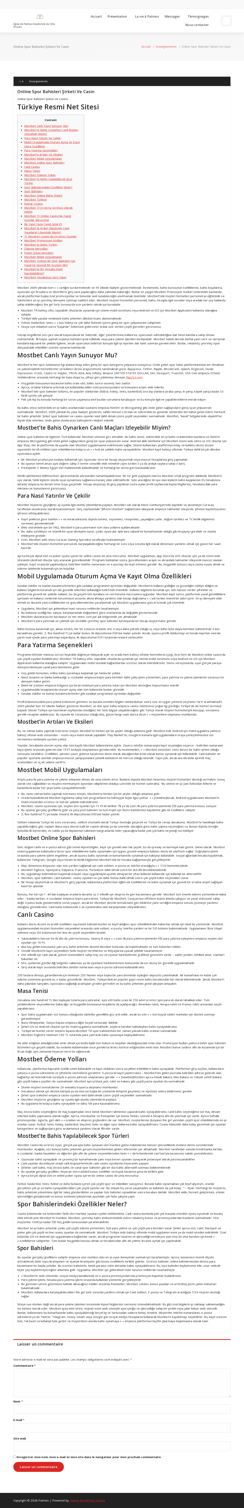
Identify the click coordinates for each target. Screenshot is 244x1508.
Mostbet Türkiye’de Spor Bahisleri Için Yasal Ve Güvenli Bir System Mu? (49, 263)
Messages (172, 16)
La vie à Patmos (147, 16)
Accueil (96, 16)
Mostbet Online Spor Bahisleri (44, 162)
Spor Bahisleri (33, 191)
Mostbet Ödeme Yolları (40, 175)
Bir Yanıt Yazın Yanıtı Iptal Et (43, 224)
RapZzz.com (134, 377)
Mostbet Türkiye (35, 199)
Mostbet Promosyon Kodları (43, 240)
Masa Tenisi (32, 171)
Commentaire (24, 1365)
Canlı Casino (32, 167)
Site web (19, 1438)
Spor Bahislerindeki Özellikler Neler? (48, 187)
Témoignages (198, 16)
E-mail (19, 1420)
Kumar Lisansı (33, 204)
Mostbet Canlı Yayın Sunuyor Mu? (46, 126)
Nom (18, 1401)
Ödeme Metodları (36, 248)
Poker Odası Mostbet (38, 253)
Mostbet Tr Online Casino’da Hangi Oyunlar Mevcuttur (47, 218)
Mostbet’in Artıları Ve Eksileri (43, 154)
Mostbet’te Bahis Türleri (40, 244)
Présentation (117, 16)
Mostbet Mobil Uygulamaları (43, 158)
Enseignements (166, 46)
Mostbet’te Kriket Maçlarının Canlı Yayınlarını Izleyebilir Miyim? (46, 230)
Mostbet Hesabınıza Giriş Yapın (45, 277)
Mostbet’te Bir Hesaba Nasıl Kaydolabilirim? (43, 271)
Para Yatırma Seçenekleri (41, 150)
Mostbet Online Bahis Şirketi (43, 195)
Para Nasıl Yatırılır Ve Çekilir (42, 138)
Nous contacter (197, 25)
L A (21, 81)
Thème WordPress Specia (87, 1500)
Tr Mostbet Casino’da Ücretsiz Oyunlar (50, 236)
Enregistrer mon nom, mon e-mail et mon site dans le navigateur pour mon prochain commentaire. (89, 1457)
